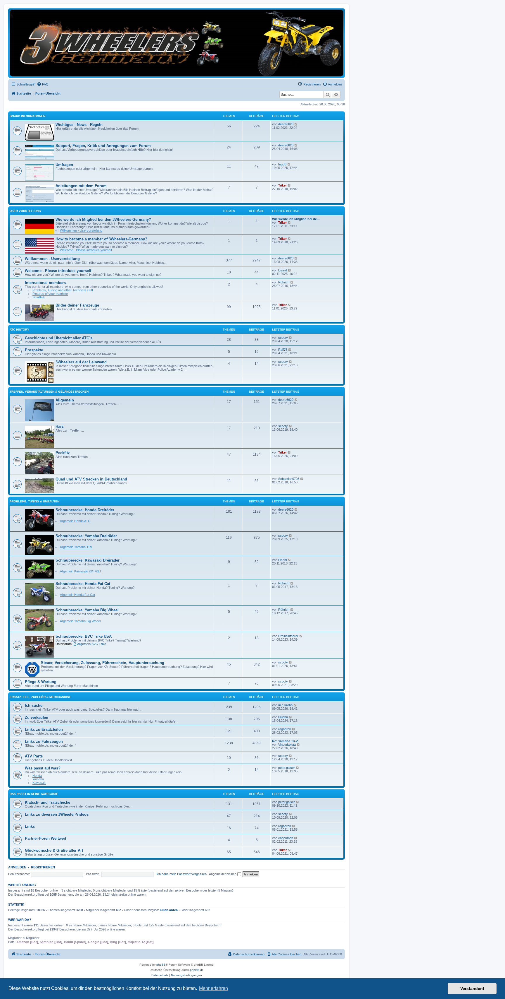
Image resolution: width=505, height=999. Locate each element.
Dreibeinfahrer (288, 636)
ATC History (19, 329)
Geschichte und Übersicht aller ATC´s (58, 338)
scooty (283, 337)
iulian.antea (169, 910)
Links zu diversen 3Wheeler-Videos (57, 814)
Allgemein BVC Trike (91, 644)
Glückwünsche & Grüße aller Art (54, 850)
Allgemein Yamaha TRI (76, 547)
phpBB (161, 964)
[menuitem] (43, 84)
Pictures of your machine (50, 293)
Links (30, 826)
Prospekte (34, 350)
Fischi (282, 560)
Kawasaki (39, 782)
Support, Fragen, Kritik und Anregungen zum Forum (103, 145)
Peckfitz (63, 453)
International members (45, 282)
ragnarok (284, 729)
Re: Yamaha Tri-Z (285, 741)
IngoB (282, 164)
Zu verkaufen (36, 717)
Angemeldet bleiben (223, 874)
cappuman (285, 838)
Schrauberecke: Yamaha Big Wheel (87, 610)
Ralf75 (282, 349)
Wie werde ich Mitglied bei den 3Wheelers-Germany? (103, 219)
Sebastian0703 (288, 478)
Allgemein (65, 400)
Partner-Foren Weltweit (45, 838)
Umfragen (64, 164)
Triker (282, 185)
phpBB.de (197, 969)
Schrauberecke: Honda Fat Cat (83, 583)
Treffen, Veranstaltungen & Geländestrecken (49, 391)
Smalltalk (38, 297)
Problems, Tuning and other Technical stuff (62, 290)
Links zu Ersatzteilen (44, 729)
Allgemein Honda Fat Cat (77, 594)
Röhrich (283, 282)
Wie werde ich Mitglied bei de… (296, 219)
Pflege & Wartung (40, 682)
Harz (60, 426)
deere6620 (285, 124)
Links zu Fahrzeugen (44, 741)
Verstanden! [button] (472, 988)
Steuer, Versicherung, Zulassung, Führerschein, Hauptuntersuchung (102, 663)
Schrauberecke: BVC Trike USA (84, 636)
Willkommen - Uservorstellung (81, 230)
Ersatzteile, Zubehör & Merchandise (40, 697)
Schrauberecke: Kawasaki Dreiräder (88, 560)
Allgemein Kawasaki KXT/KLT (80, 571)
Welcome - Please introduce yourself (86, 250)
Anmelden (17, 867)
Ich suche (33, 705)
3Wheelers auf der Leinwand (81, 362)
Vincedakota (287, 744)
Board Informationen (27, 116)
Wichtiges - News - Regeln (79, 124)
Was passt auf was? (42, 768)
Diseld (282, 270)
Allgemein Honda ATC (75, 521)
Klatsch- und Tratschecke (47, 802)
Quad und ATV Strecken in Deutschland (91, 479)
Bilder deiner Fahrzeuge (77, 305)
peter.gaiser (286, 767)
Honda (37, 775)
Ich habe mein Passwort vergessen (181, 874)
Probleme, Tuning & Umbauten (34, 501)
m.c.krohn (285, 705)
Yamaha (38, 779)
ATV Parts (34, 756)
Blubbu (283, 717)
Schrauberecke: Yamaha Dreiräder (86, 536)
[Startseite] (176, 43)
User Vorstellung (25, 211)
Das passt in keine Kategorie (34, 794)
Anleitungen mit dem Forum (81, 186)
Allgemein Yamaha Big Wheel (80, 621)
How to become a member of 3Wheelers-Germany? (101, 239)
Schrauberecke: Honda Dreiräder (85, 510)
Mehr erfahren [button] (213, 988)
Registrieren (43, 867)
